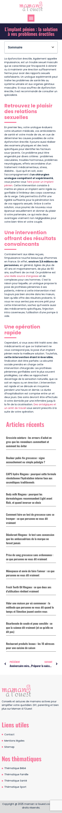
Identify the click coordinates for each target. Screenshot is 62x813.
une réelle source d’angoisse (21, 276)
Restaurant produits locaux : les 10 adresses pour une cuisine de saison (30, 646)
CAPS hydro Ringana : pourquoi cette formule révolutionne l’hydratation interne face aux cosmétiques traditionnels (31, 478)
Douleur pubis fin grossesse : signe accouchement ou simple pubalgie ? (25, 460)
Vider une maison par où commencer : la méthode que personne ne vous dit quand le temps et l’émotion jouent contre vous (30, 607)
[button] (31, 18)
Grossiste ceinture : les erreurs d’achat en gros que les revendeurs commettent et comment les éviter (29, 442)
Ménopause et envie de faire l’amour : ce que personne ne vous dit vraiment (30, 573)
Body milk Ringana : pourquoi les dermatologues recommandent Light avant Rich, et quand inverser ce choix (29, 498)
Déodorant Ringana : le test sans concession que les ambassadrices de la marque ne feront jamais (30, 539)
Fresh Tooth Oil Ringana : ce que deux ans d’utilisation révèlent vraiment (28, 589)
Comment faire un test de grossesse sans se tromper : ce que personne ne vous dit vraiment (30, 518)
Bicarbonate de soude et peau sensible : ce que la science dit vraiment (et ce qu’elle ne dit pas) (29, 627)
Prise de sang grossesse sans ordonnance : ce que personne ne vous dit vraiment (29, 557)
